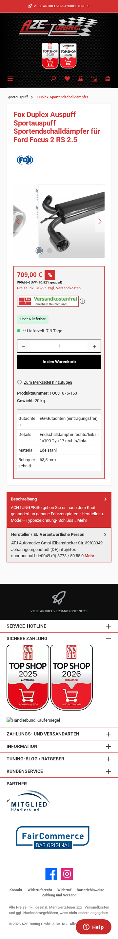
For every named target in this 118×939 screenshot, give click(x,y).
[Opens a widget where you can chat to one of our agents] (93, 927)
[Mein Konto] (81, 79)
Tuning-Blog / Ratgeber (35, 759)
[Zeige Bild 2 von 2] (49, 250)
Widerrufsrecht (40, 890)
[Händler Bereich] (94, 79)
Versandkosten (97, 907)
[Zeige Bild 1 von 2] (39, 250)
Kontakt (16, 890)
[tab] (59, 509)
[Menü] (11, 78)
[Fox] (59, 159)
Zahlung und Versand (59, 895)
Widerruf (64, 890)
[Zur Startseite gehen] (59, 26)
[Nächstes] (100, 221)
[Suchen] (53, 79)
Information (22, 746)
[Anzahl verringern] (23, 346)
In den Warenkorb (59, 361)
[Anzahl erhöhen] (94, 346)
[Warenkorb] (108, 79)
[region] (59, 223)
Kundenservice (25, 771)
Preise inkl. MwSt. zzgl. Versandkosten (49, 288)
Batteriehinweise (90, 890)
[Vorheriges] (18, 221)
